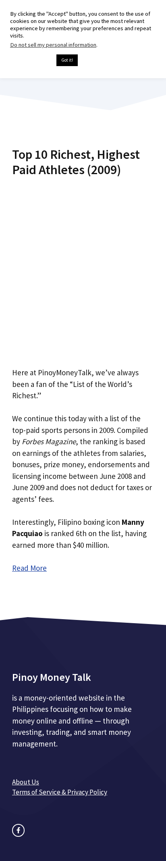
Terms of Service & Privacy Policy (59, 792)
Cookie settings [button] (31, 60)
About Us (25, 782)
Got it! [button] (67, 60)
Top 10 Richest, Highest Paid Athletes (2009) (76, 162)
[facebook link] (18, 830)
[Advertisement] (83, 269)
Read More (29, 568)
